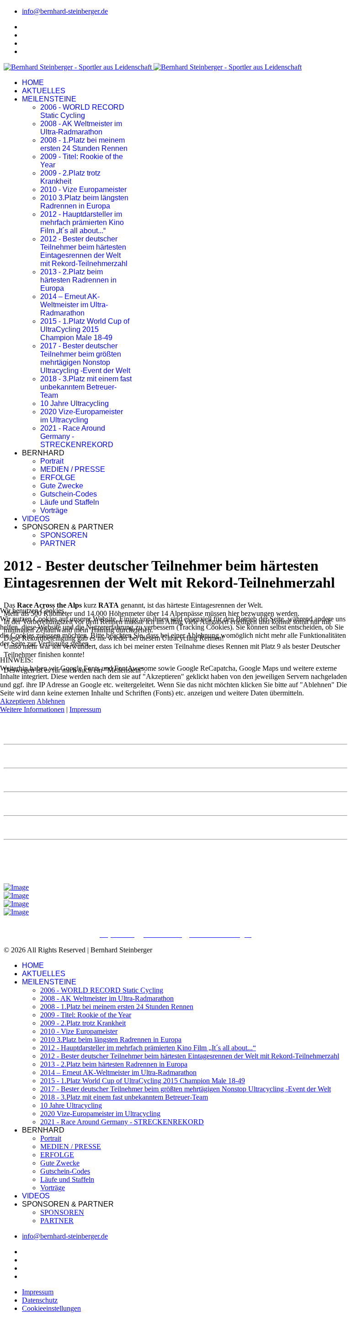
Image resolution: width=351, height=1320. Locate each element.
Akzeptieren (17, 701)
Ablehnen (51, 701)
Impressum (85, 709)
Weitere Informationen (32, 709)
